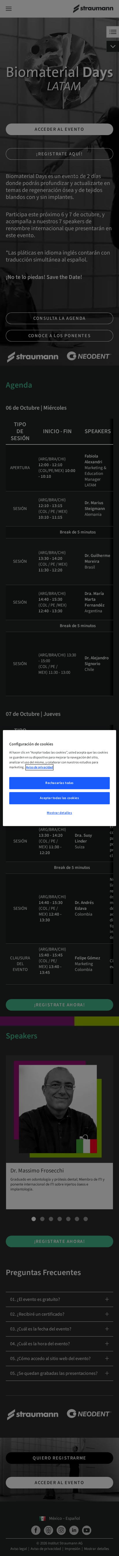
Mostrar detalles (59, 812)
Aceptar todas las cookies (59, 798)
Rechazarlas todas (59, 783)
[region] (59, 778)
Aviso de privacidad (39, 767)
